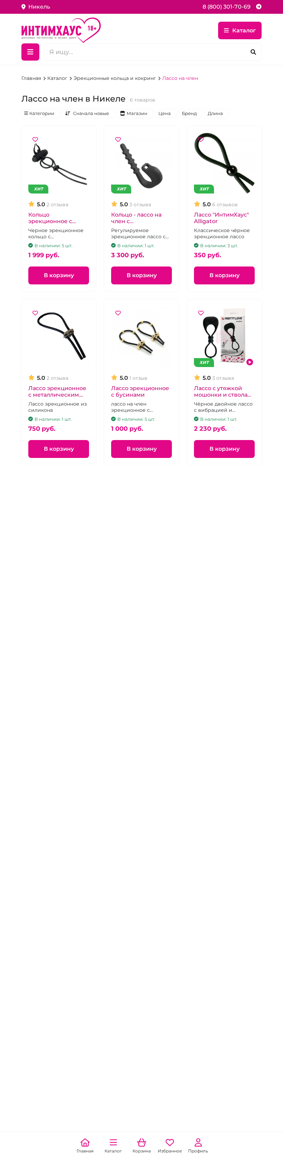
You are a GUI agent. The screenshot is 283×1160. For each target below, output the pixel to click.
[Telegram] (259, 6)
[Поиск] (253, 52)
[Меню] (30, 52)
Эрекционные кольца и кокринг (115, 78)
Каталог (244, 30)
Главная (31, 78)
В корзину (59, 275)
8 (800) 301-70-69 (227, 6)
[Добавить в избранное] (35, 140)
